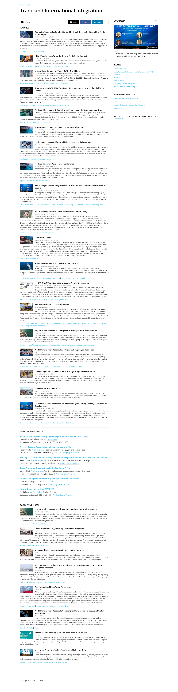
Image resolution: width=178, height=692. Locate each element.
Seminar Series (119, 80)
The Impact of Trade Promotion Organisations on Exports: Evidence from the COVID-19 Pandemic (64, 457)
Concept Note (55, 367)
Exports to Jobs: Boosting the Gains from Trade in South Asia (61, 632)
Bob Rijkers (52, 439)
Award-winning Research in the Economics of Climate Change (62, 211)
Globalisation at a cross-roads (47, 388)
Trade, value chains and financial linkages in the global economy (63, 142)
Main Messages (25, 367)
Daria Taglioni (47, 481)
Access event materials (28, 105)
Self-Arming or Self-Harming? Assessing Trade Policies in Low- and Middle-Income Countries (136, 55)
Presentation (45, 205)
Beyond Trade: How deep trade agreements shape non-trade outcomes (66, 330)
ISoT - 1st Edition (62, 83)
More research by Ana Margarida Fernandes (78, 345)
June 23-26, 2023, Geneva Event (31, 300)
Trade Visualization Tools (29, 66)
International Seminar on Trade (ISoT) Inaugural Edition (59, 127)
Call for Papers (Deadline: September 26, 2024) (36, 159)
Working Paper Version (48, 233)
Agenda (22, 181)
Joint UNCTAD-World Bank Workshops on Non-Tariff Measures (62, 283)
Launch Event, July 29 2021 (46, 606)
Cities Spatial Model (43, 237)
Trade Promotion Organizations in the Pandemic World (45, 468)
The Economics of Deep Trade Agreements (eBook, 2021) (40, 345)
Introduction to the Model (29, 259)
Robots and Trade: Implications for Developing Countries (59, 550)
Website (30, 628)
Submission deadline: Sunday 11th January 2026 (37, 83)
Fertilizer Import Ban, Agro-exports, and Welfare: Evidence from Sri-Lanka (73, 323)
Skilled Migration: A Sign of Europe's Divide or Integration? (60, 528)
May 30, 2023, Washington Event (55, 300)
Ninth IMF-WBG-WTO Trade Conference (52, 304)
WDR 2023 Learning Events (72, 367)
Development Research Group (124, 87)
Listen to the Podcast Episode (30, 278)
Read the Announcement (29, 233)
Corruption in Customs (51, 278)
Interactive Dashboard (38, 51)
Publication (24, 51)
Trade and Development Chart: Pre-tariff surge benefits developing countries (68, 110)
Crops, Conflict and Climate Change (32, 323)
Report (22, 545)
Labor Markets (119, 108)
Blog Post (23, 582)
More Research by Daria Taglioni (63, 423)
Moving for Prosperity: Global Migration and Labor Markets (60, 650)
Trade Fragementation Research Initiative (54, 66)
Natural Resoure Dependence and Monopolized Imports (45, 447)
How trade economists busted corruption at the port (57, 263)
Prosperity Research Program (124, 83)
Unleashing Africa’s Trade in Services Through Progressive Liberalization (66, 371)
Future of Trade (119, 102)
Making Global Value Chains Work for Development (47, 582)
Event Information (26, 205)
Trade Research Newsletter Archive (126, 99)
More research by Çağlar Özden (38, 545)
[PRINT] (28, 22)
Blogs (37, 628)
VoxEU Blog (31, 606)
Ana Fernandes (38, 450)
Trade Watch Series (120, 69)
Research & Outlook (26, 5)
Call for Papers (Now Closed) (37, 181)
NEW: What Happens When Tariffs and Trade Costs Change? (61, 56)
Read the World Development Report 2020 (53, 105)
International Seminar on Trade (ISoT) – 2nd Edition (57, 71)
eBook (22, 606)
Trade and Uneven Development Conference (54, 164)
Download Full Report (41, 367)
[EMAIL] (22, 22)
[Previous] (151, 21)
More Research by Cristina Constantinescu (35, 122)
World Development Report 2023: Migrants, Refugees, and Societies (64, 350)
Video (37, 205)
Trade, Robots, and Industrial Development (129, 105)
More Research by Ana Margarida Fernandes (68, 205)
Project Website (63, 606)
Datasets (117, 77)
